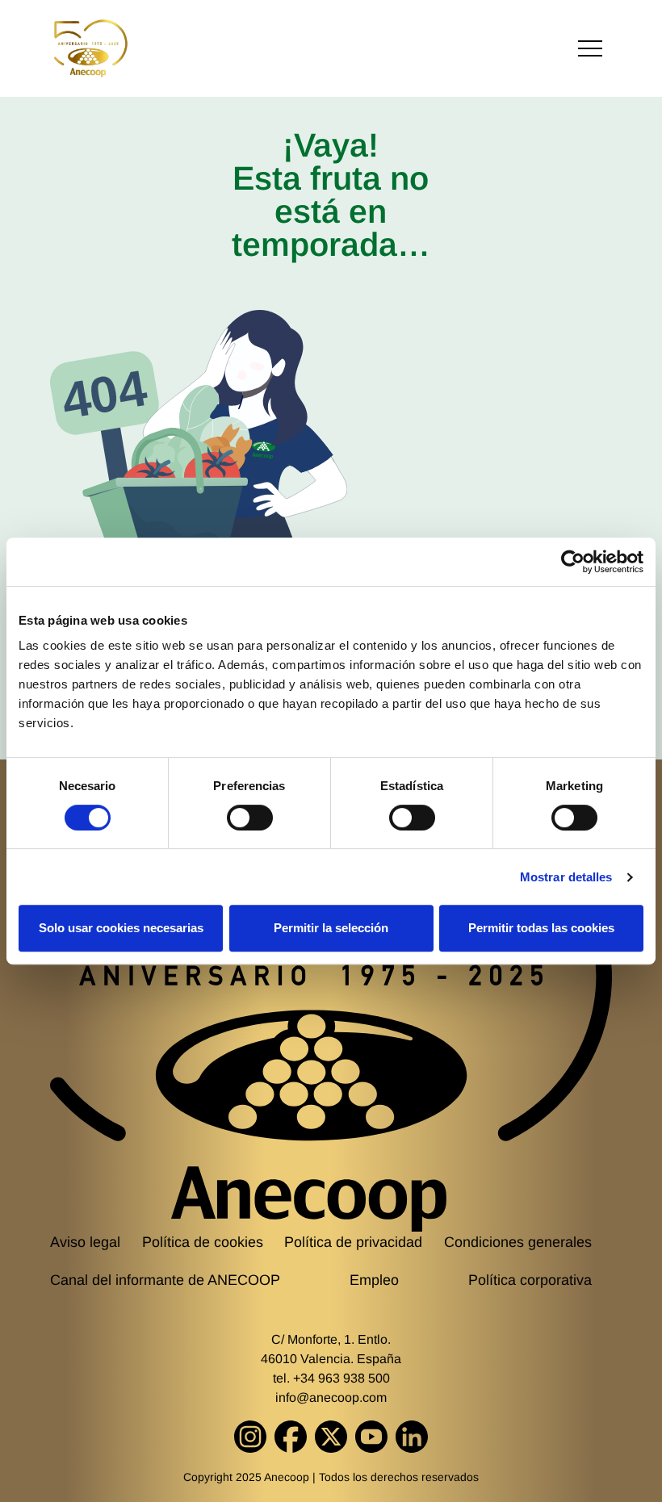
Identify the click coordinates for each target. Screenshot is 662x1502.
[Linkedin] (412, 1436)
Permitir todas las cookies (541, 928)
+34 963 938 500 (341, 1378)
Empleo (374, 1280)
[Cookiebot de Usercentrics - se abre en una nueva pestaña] (572, 562)
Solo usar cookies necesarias (121, 928)
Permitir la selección (331, 928)
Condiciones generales (518, 1242)
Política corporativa (530, 1280)
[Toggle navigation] (590, 49)
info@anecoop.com (331, 1397)
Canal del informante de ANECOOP (165, 1280)
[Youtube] (371, 1436)
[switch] (250, 817)
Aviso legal (85, 1242)
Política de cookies (202, 1242)
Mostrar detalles (566, 877)
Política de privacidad (353, 1242)
